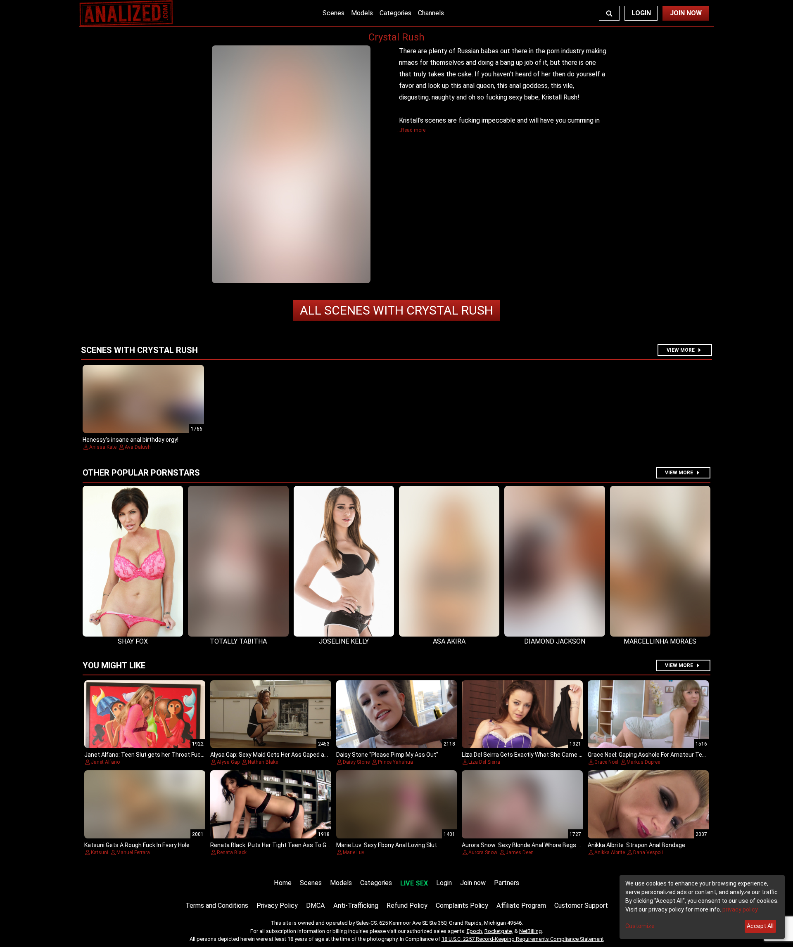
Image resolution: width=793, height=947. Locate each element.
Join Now (686, 13)
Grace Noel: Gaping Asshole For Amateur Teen (648, 754)
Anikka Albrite (609, 852)
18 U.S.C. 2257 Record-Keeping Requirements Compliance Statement (523, 939)
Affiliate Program (521, 905)
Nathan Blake (263, 762)
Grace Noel (606, 762)
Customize (640, 926)
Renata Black (232, 852)
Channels (431, 13)
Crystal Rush (396, 310)
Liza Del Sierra (484, 762)
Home (283, 883)
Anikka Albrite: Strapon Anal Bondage (636, 845)
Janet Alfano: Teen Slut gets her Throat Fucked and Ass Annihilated (174, 754)
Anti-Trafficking (355, 905)
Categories (395, 13)
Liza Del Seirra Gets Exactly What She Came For (524, 754)
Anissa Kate (102, 447)
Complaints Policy (462, 905)
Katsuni (99, 852)
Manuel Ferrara (133, 852)
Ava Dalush (138, 447)
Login (641, 13)
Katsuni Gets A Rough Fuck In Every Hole (137, 845)
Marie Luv (353, 852)
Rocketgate (498, 931)
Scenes (333, 13)
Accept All (760, 926)
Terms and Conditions (216, 905)
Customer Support (581, 905)
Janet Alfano (105, 762)
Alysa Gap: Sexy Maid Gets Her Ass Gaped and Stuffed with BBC (294, 754)
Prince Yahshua (395, 762)
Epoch (474, 931)
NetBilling (530, 931)
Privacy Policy (277, 905)
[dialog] (702, 907)
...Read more (411, 130)
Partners (506, 883)
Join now (473, 883)
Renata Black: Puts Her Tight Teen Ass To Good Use (279, 845)
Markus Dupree (643, 762)
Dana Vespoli (648, 852)
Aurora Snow (482, 852)
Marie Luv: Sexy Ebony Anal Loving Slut (386, 845)
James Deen (520, 852)
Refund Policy (407, 905)
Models (362, 13)
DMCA (315, 905)
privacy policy (740, 909)
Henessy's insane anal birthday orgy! (130, 439)
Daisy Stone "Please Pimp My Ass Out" (387, 754)
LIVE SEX (414, 883)
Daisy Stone (356, 762)
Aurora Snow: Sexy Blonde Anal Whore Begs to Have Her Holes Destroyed (557, 845)
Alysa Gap (228, 762)
